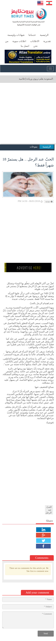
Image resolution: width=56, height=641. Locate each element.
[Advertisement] (28, 114)
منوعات (33, 146)
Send (46, 633)
